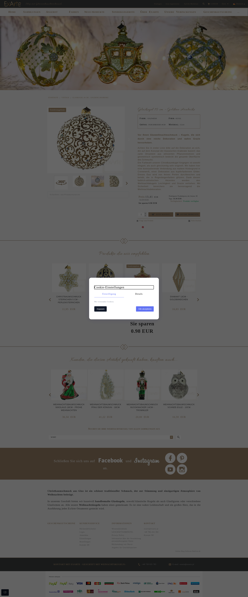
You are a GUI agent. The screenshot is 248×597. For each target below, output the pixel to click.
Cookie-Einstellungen (109, 287)
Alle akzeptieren (145, 309)
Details (139, 294)
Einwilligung (109, 294)
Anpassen (100, 309)
